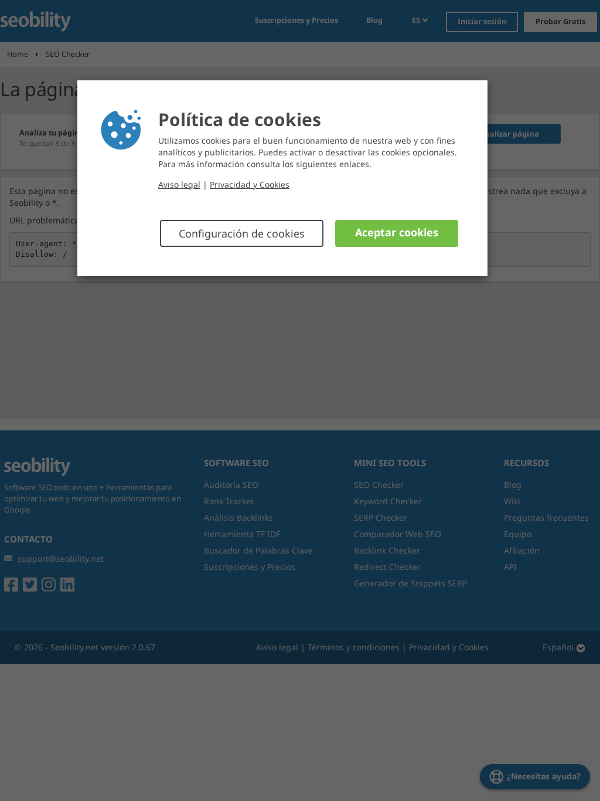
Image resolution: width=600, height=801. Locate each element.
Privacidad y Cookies (249, 184)
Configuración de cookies (242, 233)
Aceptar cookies (396, 232)
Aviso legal (179, 184)
